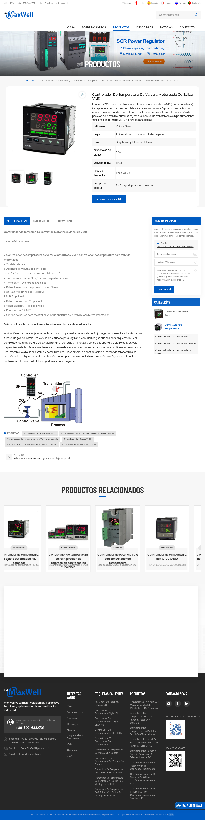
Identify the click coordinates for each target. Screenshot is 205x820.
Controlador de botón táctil (176, 314)
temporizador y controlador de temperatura (103, 741)
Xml (118, 815)
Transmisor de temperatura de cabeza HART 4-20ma (109, 771)
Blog (69, 756)
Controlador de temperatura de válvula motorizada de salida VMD (176, 247)
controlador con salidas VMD (77, 439)
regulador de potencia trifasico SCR (107, 703)
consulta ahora (107, 199)
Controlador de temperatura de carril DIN (108, 731)
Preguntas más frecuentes (75, 737)
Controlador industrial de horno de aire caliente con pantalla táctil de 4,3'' (144, 742)
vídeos (70, 744)
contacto (72, 750)
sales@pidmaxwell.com (61, 3)
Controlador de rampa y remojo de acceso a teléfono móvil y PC (143, 754)
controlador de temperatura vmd (39, 434)
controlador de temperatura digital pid (107, 712)
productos (121, 27)
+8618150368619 (28, 748)
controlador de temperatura (53, 81)
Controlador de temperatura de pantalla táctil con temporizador (143, 731)
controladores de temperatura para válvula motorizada (32, 439)
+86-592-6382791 (26, 3)
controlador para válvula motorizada (79, 445)
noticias (166, 27)
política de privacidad (132, 815)
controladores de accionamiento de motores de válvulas (88, 434)
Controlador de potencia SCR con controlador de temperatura (78, 557)
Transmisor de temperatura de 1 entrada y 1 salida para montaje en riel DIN (109, 781)
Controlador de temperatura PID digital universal (107, 721)
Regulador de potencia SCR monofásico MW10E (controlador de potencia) (144, 705)
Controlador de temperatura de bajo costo (174, 352)
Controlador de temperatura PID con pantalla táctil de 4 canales (141, 718)
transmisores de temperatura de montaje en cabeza (109, 761)
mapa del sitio (108, 815)
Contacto (187, 27)
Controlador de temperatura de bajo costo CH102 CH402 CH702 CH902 (176, 557)
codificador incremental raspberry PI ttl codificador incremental (143, 766)
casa (71, 27)
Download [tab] (65, 221)
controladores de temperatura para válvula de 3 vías (31, 445)
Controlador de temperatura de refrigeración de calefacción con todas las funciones (28, 557)
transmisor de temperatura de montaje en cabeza (109, 751)
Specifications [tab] (17, 221)
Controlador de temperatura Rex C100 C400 (127, 557)
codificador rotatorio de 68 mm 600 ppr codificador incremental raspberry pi (143, 794)
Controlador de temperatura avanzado (175, 344)
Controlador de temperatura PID (172, 337)
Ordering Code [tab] (42, 221)
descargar (144, 27)
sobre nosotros (94, 27)
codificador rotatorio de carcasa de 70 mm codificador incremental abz (143, 779)
